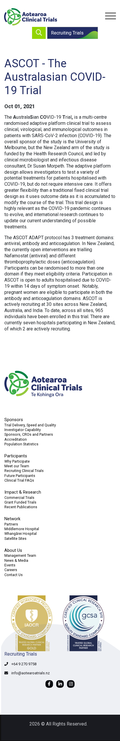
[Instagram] (71, 684)
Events (9, 565)
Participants (15, 456)
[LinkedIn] (60, 684)
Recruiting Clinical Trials (24, 470)
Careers (10, 570)
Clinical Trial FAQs (19, 480)
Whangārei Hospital (20, 533)
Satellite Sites (15, 538)
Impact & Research (22, 492)
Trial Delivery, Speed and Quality (30, 425)
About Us (13, 550)
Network (12, 518)
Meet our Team (16, 466)
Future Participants (19, 475)
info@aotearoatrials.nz (30, 673)
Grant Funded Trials (20, 502)
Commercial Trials (19, 497)
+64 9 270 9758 (23, 664)
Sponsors (13, 419)
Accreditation (15, 439)
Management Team (20, 555)
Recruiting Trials (67, 33)
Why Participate (17, 461)
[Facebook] (49, 684)
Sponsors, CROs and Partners (28, 434)
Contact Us (13, 575)
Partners (11, 524)
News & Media (16, 560)
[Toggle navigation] (110, 16)
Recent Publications (20, 507)
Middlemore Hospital (21, 529)
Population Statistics (21, 444)
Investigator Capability (22, 430)
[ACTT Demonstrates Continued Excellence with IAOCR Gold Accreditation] (60, 623)
